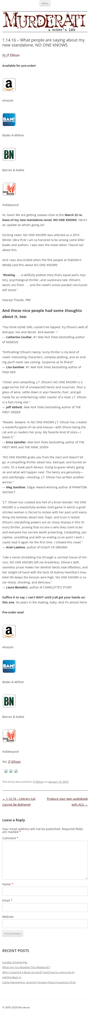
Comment (10, 838)
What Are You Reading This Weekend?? (26, 967)
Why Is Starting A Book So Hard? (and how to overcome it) (38, 972)
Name (7, 884)
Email (7, 900)
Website (8, 917)
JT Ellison (14, 762)
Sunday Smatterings (14, 962)
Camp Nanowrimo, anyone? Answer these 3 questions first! (39, 982)
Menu (45, 3)
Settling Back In (11, 977)
